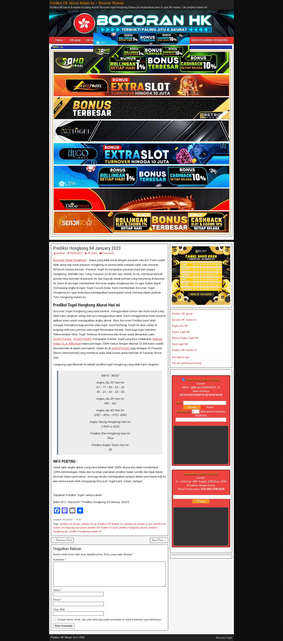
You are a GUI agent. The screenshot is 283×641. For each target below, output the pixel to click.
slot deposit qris (180, 357)
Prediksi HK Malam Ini (110, 523)
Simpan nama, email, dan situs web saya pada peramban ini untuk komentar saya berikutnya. (109, 619)
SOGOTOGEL (62, 339)
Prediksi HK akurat (182, 313)
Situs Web (59, 609)
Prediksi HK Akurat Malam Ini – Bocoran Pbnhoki (87, 3)
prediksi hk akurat (70, 523)
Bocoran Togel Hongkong (69, 260)
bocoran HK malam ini (184, 319)
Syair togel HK (180, 344)
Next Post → (159, 540)
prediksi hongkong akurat (133, 527)
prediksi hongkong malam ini (85, 531)
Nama (57, 590)
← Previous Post (62, 540)
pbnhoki (60, 253)
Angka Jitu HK (180, 325)
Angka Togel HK (181, 332)
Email (57, 599)
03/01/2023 (76, 253)
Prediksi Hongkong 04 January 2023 (87, 248)
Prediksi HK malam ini (184, 350)
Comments (108, 253)
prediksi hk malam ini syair (103, 527)
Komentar (59, 559)
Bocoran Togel (224, 637)
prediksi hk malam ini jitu (138, 523)
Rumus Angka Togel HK (185, 337)
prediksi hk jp (88, 523)
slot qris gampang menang (186, 363)
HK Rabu (92, 253)
